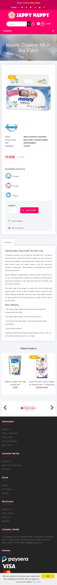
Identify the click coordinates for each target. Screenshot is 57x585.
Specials (5, 493)
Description (8, 242)
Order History (7, 513)
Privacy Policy (7, 437)
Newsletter (6, 521)
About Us (5, 429)
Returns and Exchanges (11, 465)
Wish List (5, 517)
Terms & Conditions (9, 441)
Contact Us (6, 461)
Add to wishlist (17, 221)
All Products (7, 489)
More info (37, 582)
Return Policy (7, 445)
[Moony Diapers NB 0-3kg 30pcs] (28, 92)
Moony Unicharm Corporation (35, 136)
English (14, 7)
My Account (6, 509)
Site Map (5, 469)
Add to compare (17, 228)
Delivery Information (10, 433)
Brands (5, 485)
